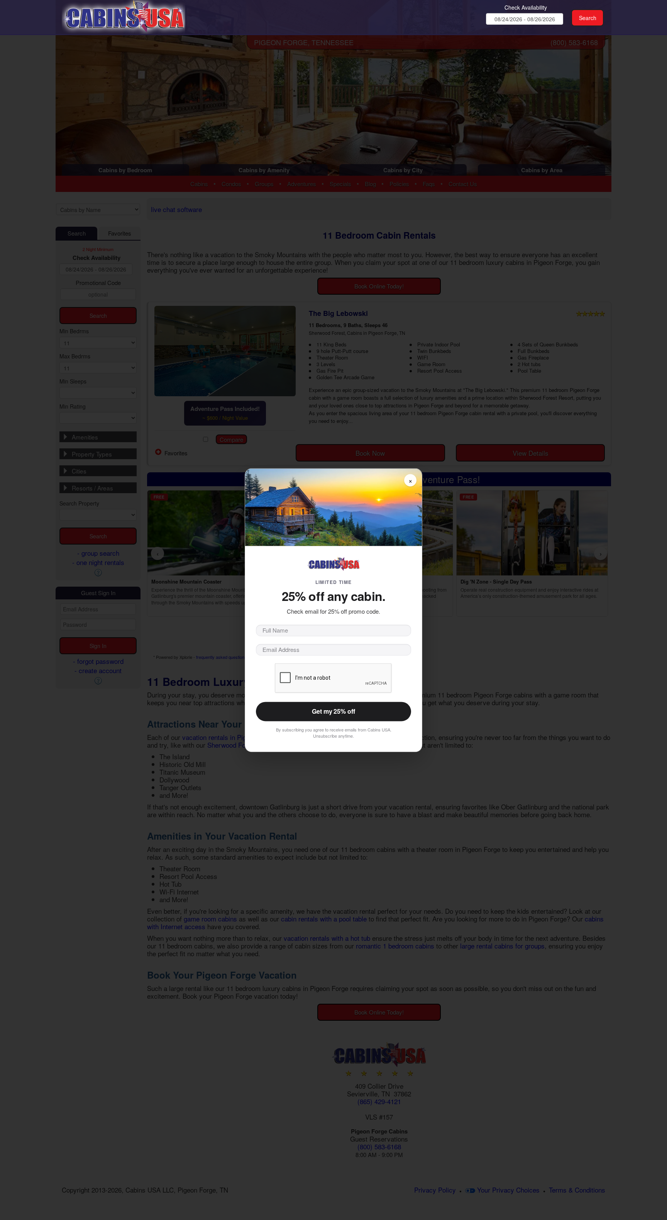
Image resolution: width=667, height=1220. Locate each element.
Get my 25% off (333, 711)
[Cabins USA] (123, 15)
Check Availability (525, 7)
